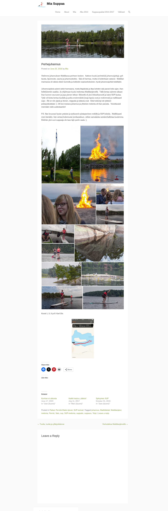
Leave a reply (103, 413)
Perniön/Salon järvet (64, 410)
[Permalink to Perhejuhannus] (82, 41)
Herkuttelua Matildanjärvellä (115, 424)
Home (57, 12)
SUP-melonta (69, 413)
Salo (57, 413)
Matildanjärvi (116, 410)
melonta (44, 413)
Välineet (121, 12)
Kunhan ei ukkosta (49, 398)
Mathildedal (105, 410)
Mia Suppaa (55, 3)
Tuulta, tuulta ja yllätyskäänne (50, 424)
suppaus (87, 413)
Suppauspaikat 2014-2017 (103, 12)
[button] (60, 154)
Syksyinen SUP (102, 398)
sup (61, 413)
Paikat (52, 410)
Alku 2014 (84, 12)
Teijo (94, 413)
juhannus (95, 410)
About (66, 12)
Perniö (51, 413)
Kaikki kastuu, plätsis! (77, 398)
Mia (74, 12)
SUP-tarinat (78, 410)
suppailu (79, 413)
